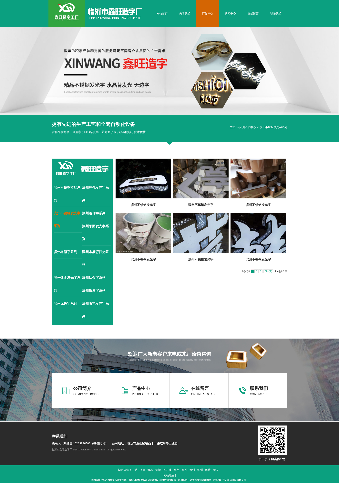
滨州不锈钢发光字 (143, 204)
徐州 (192, 469)
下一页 (268, 271)
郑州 (184, 469)
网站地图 (168, 475)
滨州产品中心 (247, 127)
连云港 (167, 469)
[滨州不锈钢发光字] (143, 178)
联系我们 (259, 388)
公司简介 (82, 388)
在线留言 (200, 388)
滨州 (200, 469)
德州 (176, 469)
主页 (232, 127)
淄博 (158, 469)
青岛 (150, 469)
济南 (142, 469)
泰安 (216, 469)
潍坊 (208, 469)
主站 (134, 469)
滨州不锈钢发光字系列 (273, 127)
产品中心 (141, 388)
